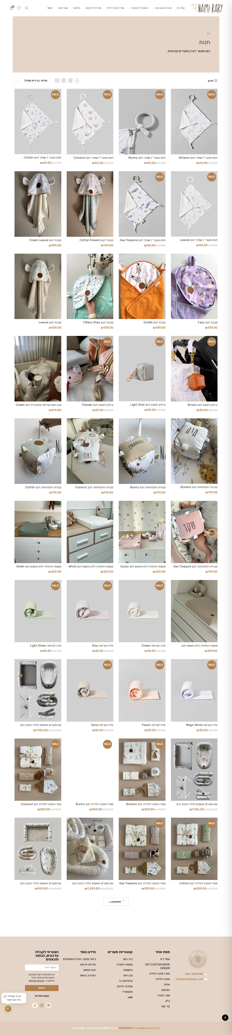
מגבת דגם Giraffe (154, 322)
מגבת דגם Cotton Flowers (96, 240)
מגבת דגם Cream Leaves (45, 240)
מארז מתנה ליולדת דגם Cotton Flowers (198, 885)
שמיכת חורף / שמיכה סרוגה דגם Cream (198, 964)
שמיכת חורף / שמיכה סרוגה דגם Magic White (94, 964)
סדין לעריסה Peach (153, 725)
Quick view (173, 95)
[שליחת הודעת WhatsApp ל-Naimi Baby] (8, 1009)
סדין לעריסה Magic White (202, 725)
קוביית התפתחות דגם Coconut (94, 487)
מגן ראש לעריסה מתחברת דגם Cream (38, 405)
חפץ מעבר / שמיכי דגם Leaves (199, 240)
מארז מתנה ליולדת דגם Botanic (145, 804)
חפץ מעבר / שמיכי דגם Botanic (198, 157)
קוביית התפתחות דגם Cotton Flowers (43, 489)
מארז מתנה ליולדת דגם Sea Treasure (142, 883)
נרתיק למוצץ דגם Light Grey (147, 404)
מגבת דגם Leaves (50, 322)
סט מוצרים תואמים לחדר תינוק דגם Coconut (197, 805)
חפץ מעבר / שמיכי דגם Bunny (147, 157)
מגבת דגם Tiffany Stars (98, 322)
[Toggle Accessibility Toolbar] (225, 1017)
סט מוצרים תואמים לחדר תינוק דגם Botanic (40, 726)
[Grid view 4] (57, 80)
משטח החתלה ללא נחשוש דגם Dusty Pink (143, 568)
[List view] (77, 80)
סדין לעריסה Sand (102, 725)
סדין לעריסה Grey (102, 645)
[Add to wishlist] (173, 103)
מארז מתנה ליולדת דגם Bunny (94, 804)
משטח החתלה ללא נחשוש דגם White (91, 566)
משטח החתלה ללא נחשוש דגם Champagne (199, 647)
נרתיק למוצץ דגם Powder (97, 405)
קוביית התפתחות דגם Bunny (147, 487)
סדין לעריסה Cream (153, 645)
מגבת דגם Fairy (208, 322)
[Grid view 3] (64, 80)
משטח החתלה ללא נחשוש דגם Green (38, 566)
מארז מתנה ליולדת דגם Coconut (41, 804)
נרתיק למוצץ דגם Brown (203, 405)
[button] (26, 8)
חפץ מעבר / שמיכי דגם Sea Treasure (142, 240)
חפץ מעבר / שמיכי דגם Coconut (93, 157)
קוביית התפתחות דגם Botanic (199, 487)
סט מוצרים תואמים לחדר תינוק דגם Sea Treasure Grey (40, 885)
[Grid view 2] (70, 80)
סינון (210, 80)
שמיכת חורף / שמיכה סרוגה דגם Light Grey (142, 964)
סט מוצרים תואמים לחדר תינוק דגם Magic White (92, 885)
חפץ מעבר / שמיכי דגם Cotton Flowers (42, 159)
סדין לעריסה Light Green (45, 645)
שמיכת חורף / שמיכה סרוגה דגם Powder (42, 964)
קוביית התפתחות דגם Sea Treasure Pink (195, 568)
